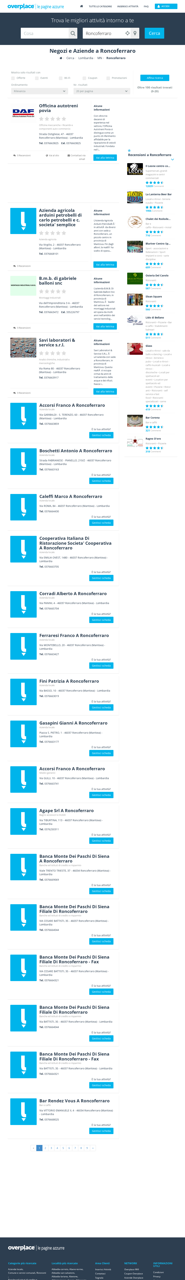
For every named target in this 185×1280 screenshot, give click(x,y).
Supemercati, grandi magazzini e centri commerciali (156, 174)
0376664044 (51, 930)
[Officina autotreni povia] (23, 113)
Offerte (21, 78)
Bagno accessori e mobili (52, 814)
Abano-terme (76, 1269)
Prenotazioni (119, 78)
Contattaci (100, 1273)
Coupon (92, 78)
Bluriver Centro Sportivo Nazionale (159, 243)
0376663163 (51, 469)
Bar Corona (153, 417)
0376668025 (51, 1119)
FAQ (146, 6)
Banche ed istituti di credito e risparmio (60, 865)
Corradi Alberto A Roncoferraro (73, 593)
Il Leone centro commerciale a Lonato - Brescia (159, 166)
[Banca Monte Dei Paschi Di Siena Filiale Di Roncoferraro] (23, 917)
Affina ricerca (155, 78)
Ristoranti (158, 227)
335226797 (72, 312)
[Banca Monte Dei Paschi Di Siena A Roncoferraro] (23, 867)
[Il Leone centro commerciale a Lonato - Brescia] (135, 169)
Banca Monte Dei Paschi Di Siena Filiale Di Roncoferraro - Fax (74, 959)
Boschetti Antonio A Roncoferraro (75, 451)
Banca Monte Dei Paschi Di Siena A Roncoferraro (74, 858)
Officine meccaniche (50, 125)
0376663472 (51, 312)
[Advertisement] (63, 184)
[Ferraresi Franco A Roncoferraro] (23, 646)
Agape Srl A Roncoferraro (66, 810)
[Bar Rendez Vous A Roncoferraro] (23, 1111)
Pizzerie (159, 202)
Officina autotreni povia (58, 108)
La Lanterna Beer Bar (159, 194)
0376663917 (51, 377)
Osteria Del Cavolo (157, 275)
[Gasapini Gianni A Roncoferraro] (23, 734)
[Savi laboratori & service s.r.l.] (23, 347)
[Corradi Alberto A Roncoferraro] (23, 604)
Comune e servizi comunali (21, 1272)
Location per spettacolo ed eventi (157, 383)
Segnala (99, 1277)
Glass (149, 346)
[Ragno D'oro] (135, 442)
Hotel (168, 227)
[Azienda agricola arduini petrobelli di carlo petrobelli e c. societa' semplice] (23, 221)
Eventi (44, 78)
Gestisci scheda (101, 435)
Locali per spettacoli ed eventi (157, 376)
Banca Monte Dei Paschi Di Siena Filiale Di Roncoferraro (74, 908)
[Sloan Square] (135, 300)
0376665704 (51, 608)
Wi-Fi (67, 78)
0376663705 (51, 566)
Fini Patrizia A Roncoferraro (69, 681)
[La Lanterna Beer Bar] (135, 197)
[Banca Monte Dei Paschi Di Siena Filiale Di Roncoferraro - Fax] (23, 968)
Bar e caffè (45, 1105)
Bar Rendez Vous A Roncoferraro (74, 1101)
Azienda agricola (47, 239)
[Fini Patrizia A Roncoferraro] (23, 692)
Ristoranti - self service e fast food (157, 394)
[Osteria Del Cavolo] (135, 279)
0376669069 (51, 879)
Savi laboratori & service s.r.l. (57, 342)
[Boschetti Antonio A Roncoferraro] (23, 461)
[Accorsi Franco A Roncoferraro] (23, 416)
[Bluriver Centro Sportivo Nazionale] (135, 247)
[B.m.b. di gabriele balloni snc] (23, 286)
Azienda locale (47, 409)
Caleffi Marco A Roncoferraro (70, 496)
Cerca (154, 33)
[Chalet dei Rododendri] (135, 222)
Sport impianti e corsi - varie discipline (157, 255)
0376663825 (51, 143)
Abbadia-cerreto (60, 1269)
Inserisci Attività (103, 1269)
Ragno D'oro (153, 438)
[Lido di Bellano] (135, 321)
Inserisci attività (127, 6)
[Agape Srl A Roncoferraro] (23, 821)
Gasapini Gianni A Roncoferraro (73, 723)
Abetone (73, 1276)
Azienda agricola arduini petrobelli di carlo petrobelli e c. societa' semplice (60, 217)
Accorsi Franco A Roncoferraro (72, 405)
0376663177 (51, 741)
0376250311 (51, 829)
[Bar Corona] (135, 421)
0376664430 (51, 511)
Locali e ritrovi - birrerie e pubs (159, 358)
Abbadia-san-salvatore (63, 1272)
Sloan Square (154, 296)
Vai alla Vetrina (105, 157)
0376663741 (51, 783)
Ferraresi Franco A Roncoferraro (74, 635)
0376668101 (51, 253)
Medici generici (47, 772)
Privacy (156, 1276)
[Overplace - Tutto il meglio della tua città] (81, 6)
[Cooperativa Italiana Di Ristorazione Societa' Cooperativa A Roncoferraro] (23, 549)
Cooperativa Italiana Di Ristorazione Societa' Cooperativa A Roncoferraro (75, 543)
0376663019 (51, 696)
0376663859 (51, 423)
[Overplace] (61, 58)
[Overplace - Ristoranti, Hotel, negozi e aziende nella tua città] (36, 6)
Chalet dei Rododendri (159, 219)
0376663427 (51, 654)
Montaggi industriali (50, 297)
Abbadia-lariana (60, 1276)
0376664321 (51, 980)
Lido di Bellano (155, 317)
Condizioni (158, 1272)
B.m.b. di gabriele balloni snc (57, 280)
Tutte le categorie (100, 6)
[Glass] (135, 349)
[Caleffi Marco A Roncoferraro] (23, 507)
